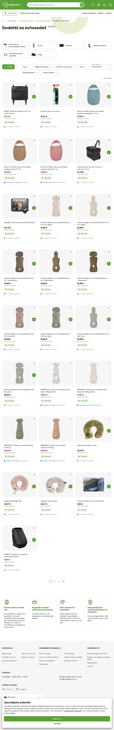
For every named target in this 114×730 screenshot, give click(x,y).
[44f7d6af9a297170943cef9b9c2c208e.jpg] (19, 538)
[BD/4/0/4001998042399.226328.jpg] (19, 484)
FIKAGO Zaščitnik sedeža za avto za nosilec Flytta (17, 112)
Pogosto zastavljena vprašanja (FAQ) (98, 658)
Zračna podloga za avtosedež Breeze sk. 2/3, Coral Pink (19, 335)
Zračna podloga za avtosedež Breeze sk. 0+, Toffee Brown (55, 279)
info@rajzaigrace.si (67, 679)
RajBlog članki (92, 663)
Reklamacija (43, 664)
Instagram (23, 689)
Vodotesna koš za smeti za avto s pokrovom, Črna (89, 168)
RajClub (101, 13)
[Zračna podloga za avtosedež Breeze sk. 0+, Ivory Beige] (93, 206)
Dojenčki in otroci (8, 657)
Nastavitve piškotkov (47, 661)
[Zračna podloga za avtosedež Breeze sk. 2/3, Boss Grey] (56, 317)
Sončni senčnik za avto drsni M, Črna (90, 501)
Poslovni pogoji (44, 654)
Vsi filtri (10, 67)
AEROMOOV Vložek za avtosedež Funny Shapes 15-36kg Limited (92, 391)
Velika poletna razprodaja (29, 13)
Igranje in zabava (28, 657)
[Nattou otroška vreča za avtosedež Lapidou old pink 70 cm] (56, 150)
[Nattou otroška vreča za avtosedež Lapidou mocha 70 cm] (19, 150)
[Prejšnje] (51, 581)
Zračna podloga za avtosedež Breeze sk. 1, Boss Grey (19, 391)
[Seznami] (92, 4)
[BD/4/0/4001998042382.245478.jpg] (56, 484)
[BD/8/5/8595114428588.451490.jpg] (93, 484)
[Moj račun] (98, 4)
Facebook (9, 689)
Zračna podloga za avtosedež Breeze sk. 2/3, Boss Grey (55, 335)
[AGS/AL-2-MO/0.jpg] (19, 429)
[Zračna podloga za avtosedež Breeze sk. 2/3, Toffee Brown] (19, 261)
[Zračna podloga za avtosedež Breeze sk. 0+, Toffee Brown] (56, 261)
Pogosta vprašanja (89, 13)
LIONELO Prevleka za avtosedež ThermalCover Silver (15, 555)
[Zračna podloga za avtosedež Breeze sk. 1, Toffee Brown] (93, 261)
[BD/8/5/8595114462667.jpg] (93, 150)
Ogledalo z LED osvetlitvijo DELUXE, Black (19, 222)
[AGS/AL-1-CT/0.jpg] (56, 373)
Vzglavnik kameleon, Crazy (87, 445)
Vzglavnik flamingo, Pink (13, 501)
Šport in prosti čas (29, 654)
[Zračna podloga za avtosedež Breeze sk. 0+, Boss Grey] (93, 317)
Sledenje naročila (70, 661)
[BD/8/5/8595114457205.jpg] (19, 206)
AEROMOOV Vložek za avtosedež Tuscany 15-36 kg (53, 446)
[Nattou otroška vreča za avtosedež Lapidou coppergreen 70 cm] (93, 94)
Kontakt (109, 13)
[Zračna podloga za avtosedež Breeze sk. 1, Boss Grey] (19, 373)
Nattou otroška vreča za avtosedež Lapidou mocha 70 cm (17, 168)
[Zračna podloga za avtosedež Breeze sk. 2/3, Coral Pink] (19, 317)
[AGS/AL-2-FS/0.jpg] (93, 373)
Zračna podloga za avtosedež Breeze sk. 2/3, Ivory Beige (55, 223)
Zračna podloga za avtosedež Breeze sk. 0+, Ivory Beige (93, 223)
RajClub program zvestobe (97, 654)
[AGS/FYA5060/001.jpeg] (19, 94)
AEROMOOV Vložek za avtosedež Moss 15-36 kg (18, 446)
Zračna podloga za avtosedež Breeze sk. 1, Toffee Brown (92, 279)
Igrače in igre (6, 654)
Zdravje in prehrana (9, 661)
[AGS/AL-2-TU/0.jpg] (56, 429)
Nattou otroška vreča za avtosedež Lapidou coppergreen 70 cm (90, 112)
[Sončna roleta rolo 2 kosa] (56, 94)
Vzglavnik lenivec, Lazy (49, 501)
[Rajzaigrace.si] (3, 21)
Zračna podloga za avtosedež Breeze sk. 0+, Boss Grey (93, 335)
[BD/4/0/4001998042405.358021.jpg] (93, 429)
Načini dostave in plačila (73, 657)
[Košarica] (110, 4)
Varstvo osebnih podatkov (49, 657)
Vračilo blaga (69, 654)
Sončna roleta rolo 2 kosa (50, 111)
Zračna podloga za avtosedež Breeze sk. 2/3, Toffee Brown (19, 279)
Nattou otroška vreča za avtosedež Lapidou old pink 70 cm (54, 168)
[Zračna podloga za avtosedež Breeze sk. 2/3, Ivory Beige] (56, 206)
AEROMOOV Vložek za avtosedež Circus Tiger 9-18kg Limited (55, 391)
